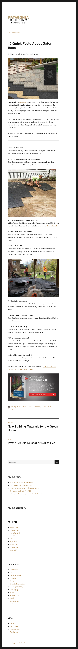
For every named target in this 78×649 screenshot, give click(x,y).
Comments (15, 629)
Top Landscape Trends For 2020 (20, 491)
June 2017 (13, 536)
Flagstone (13, 578)
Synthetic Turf (14, 595)
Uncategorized (12, 409)
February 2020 (14, 530)
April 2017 (13, 541)
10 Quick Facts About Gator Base (21, 485)
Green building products (17, 584)
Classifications (14, 570)
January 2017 (14, 550)
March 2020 (14, 527)
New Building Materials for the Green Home (24, 488)
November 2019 (15, 533)
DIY (11, 572)
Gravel (12, 581)
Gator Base (22, 102)
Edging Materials (15, 575)
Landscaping (37, 407)
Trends (49, 407)
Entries (14, 626)
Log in (12, 623)
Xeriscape (13, 604)
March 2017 (14, 544)
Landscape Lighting (16, 587)
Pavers (44, 407)
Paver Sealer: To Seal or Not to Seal (21, 482)
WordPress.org (14, 632)
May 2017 (13, 539)
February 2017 (14, 547)
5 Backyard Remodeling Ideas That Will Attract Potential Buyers (30, 494)
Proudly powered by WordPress (18, 643)
